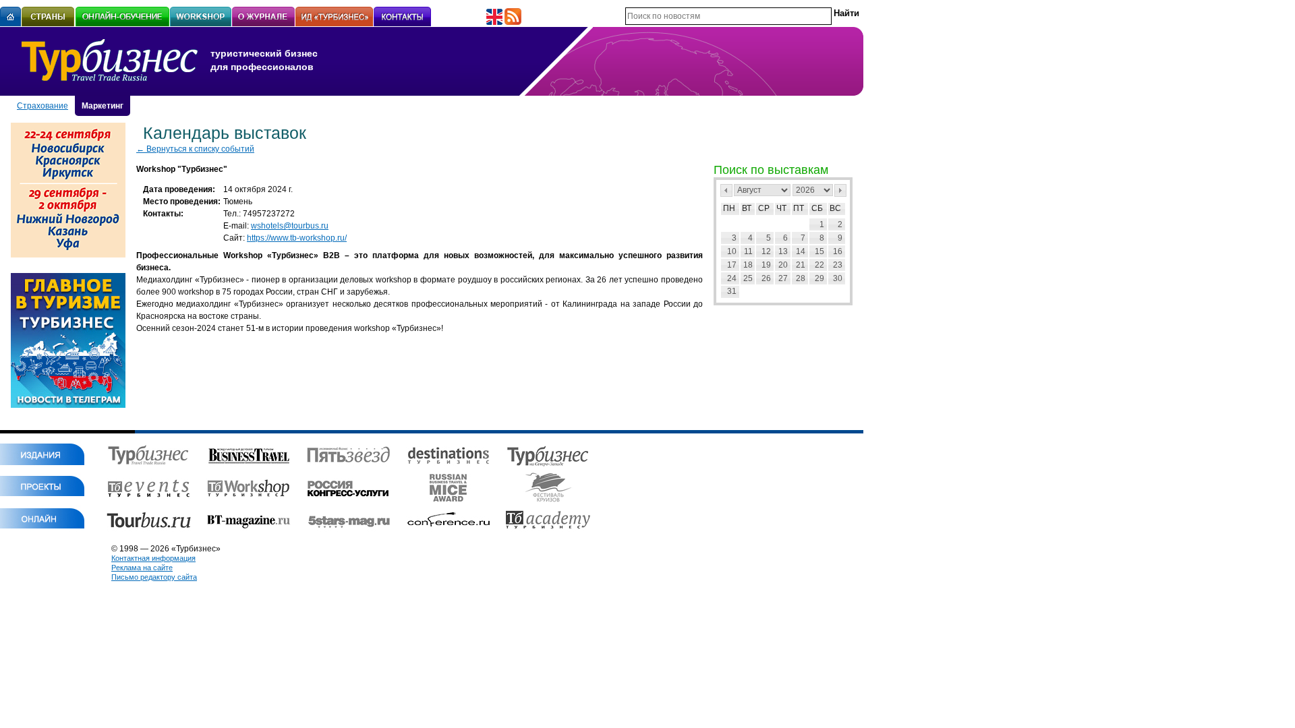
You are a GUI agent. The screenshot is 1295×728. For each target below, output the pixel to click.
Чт (781, 208)
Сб (817, 208)
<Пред (726, 190)
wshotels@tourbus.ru (289, 226)
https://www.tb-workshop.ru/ (297, 238)
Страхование (42, 106)
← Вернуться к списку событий (195, 149)
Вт (746, 208)
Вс (835, 208)
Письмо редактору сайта (154, 577)
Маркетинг (102, 106)
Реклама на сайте (142, 568)
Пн (729, 208)
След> (840, 190)
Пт (798, 208)
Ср (764, 208)
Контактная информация (153, 558)
